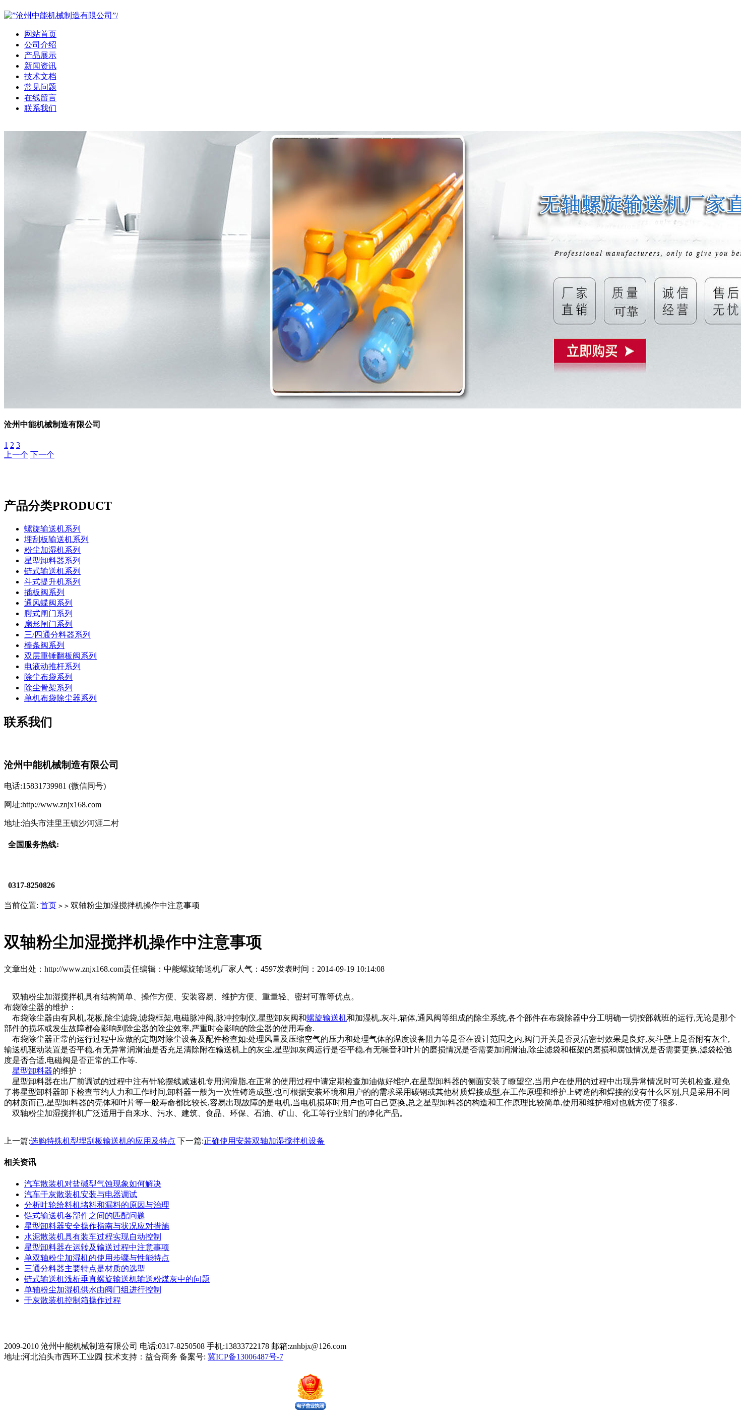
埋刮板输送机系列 (56, 539)
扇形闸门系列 (48, 624)
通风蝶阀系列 (48, 603)
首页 (48, 905)
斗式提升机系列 (52, 581)
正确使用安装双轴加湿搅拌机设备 (264, 1141)
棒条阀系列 (44, 645)
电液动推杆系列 (52, 666)
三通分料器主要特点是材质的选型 (84, 1268)
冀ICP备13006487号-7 (245, 1356)
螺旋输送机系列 (52, 528)
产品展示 (40, 55)
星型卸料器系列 (52, 560)
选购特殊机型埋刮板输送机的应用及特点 (102, 1141)
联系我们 (40, 108)
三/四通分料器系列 (57, 634)
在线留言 (40, 97)
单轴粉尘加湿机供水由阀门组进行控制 (92, 1289)
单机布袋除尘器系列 (60, 698)
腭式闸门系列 (48, 613)
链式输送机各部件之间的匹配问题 (84, 1215)
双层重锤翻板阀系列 (60, 655)
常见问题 (40, 87)
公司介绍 (40, 44)
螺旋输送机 (326, 1018)
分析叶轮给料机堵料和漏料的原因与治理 (96, 1205)
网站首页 (40, 34)
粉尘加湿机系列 (52, 550)
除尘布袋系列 (48, 677)
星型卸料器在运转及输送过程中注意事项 (96, 1247)
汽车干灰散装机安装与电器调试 (80, 1194)
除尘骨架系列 (48, 687)
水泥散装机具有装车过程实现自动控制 (92, 1236)
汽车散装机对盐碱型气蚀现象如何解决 (92, 1183)
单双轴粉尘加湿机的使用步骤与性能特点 (96, 1258)
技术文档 (40, 76)
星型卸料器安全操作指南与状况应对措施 (96, 1226)
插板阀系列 (44, 592)
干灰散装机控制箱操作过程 (72, 1300)
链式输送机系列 (52, 571)
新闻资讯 (40, 66)
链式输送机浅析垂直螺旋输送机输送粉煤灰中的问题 (117, 1279)
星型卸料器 (32, 1070)
